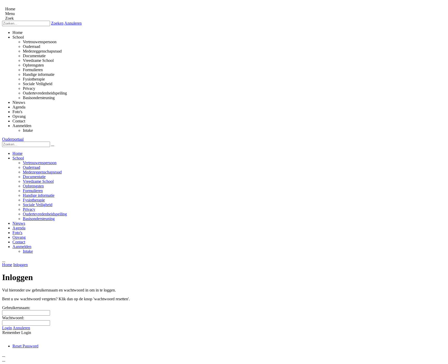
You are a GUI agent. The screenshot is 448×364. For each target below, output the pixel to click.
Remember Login (16, 332)
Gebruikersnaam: (16, 307)
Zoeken (57, 23)
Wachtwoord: (13, 318)
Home (7, 265)
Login (7, 328)
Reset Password (25, 346)
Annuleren (73, 23)
